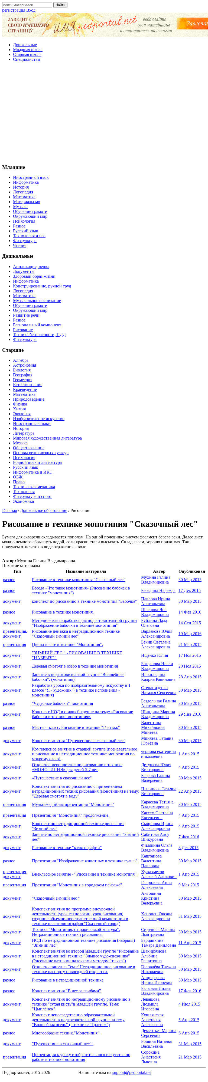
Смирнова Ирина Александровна (157, 826)
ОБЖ (17, 477)
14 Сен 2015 (189, 623)
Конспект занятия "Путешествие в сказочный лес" (78, 740)
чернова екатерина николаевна (158, 754)
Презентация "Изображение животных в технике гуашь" (84, 861)
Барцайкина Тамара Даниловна (158, 942)
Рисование (23, 329)
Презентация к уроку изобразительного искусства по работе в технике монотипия (81, 1057)
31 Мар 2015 (190, 916)
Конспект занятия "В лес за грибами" (66, 991)
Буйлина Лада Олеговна (154, 623)
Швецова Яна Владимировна (155, 612)
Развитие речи (26, 315)
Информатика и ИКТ (32, 472)
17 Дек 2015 (189, 590)
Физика (20, 404)
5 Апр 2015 (188, 1019)
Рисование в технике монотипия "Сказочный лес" (78, 579)
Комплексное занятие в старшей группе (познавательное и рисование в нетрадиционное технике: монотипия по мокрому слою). (84, 754)
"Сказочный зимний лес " (56, 898)
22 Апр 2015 (190, 791)
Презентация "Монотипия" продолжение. (70, 815)
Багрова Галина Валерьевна (155, 778)
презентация (14, 644)
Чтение (19, 245)
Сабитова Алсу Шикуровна (155, 837)
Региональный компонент (37, 325)
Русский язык (25, 231)
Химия (19, 409)
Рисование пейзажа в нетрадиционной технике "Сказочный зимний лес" (76, 633)
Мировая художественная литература (47, 438)
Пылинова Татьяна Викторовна (158, 791)
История (21, 187)
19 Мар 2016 (190, 633)
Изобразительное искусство (38, 418)
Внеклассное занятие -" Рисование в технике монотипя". (85, 874)
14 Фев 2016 (189, 612)
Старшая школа (27, 54)
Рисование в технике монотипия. (63, 612)
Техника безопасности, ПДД (39, 334)
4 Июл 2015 (189, 1004)
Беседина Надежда (158, 590)
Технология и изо (29, 235)
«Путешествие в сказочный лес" (62, 778)
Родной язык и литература (37, 462)
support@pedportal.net (131, 1072)
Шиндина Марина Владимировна (158, 714)
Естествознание (27, 384)
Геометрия (22, 379)
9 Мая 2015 (188, 885)
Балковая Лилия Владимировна (156, 991)
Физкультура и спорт (32, 496)
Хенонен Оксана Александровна (156, 916)
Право (19, 482)
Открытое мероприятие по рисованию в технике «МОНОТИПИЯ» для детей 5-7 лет (77, 767)
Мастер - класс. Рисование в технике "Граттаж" (76, 727)
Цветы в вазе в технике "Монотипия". (67, 644)
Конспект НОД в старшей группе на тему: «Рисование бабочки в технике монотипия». (82, 714)
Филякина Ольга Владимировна (156, 847)
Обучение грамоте (30, 211)
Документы (23, 271)
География (22, 375)
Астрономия (24, 365)
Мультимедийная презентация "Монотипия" (73, 804)
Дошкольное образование (43, 510)
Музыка (20, 206)
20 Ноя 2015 (189, 666)
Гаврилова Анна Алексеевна (156, 885)
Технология (24, 491)
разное (9, 579)
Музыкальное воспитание (37, 300)
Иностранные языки (32, 423)
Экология (22, 413)
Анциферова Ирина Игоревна (156, 980)
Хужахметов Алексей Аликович (159, 874)
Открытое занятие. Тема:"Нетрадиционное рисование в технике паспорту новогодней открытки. (83, 969)
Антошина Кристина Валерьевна (151, 898)
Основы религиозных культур (41, 452)
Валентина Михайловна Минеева (153, 727)
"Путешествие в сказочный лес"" (62, 1043)
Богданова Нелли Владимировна (157, 666)
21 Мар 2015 (190, 644)
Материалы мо (26, 201)
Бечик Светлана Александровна (156, 644)
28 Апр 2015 (190, 677)
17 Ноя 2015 (189, 655)
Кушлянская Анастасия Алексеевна (152, 1020)
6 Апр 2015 (188, 1033)
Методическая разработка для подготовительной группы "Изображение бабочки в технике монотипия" (84, 623)
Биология (22, 370)
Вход (30, 10)
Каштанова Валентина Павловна (151, 861)
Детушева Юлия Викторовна (156, 767)
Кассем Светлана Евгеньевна (157, 815)
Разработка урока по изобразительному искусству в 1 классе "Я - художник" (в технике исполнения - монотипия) (81, 690)
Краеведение (25, 389)
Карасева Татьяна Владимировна (157, 804)
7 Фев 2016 (188, 837)
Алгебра (20, 360)
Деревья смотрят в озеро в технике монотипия (75, 666)
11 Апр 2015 (189, 942)
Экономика (23, 501)
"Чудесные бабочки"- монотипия (62, 703)
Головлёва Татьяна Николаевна (158, 969)
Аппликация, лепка (31, 266)
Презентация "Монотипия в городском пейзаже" (77, 885)
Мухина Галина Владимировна (155, 579)
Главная (9, 510)
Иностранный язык (31, 177)
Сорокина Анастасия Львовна (151, 1057)
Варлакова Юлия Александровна (156, 633)
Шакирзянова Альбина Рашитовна (153, 956)
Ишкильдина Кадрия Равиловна (158, 677)
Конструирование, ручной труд (42, 286)
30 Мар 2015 (190, 579)
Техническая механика (34, 486)
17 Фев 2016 (189, 991)
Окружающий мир (30, 216)
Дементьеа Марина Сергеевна (158, 1033)
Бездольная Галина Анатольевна (158, 703)
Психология (24, 221)
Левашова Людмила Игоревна (150, 1004)
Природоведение (28, 399)
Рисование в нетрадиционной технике (67, 980)
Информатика (26, 182)
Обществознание (28, 447)
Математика (24, 197)
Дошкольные (25, 44)
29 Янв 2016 (189, 714)
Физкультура (25, 240)
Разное (19, 226)
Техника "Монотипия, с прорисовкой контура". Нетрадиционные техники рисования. (76, 932)
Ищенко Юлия (154, 655)
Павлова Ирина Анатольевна (155, 601)
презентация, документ (15, 633)
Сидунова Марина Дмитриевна (158, 932)
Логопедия (23, 192)
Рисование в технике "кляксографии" (67, 847)
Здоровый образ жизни (34, 276)
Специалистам (26, 59)
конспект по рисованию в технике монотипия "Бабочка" (84, 601)
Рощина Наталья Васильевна (156, 1043)
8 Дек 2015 (188, 847)
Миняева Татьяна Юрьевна (157, 740)
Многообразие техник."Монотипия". (66, 1033)
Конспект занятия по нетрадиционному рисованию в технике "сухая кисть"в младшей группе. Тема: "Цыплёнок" (81, 1004)
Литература (23, 433)
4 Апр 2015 (188, 767)
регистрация (13, 10)
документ (12, 601)
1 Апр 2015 (188, 754)
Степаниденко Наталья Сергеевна (158, 690)
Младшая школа (28, 49)
